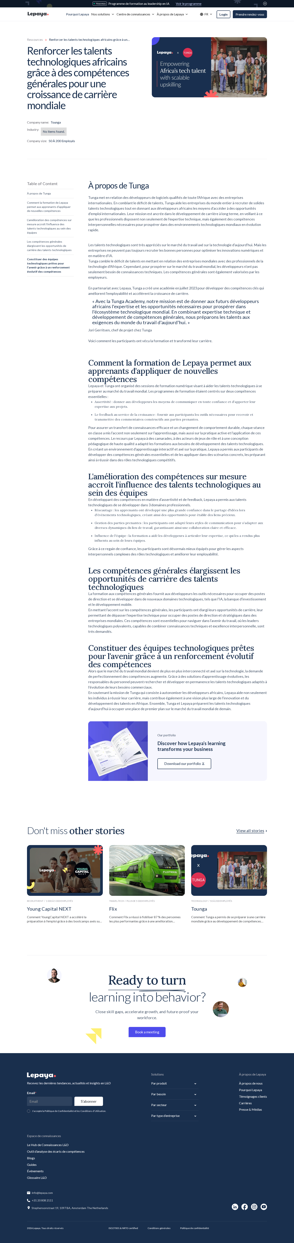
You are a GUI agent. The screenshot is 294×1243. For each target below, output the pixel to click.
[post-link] (65, 884)
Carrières (245, 1103)
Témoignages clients (253, 1096)
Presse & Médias (250, 1109)
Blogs (31, 1158)
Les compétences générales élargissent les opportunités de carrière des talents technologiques (49, 246)
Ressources (35, 39)
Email (31, 1093)
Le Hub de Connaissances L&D (48, 1145)
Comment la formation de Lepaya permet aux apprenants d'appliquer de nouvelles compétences (49, 207)
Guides (32, 1164)
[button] (102, 14)
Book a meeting (147, 1032)
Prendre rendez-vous (250, 14)
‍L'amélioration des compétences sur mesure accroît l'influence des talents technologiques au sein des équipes (49, 226)
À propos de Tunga (39, 193)
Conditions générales (159, 1228)
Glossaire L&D (37, 1177)
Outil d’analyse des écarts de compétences (56, 1151)
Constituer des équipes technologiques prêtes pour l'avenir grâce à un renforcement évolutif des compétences (48, 265)
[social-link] (235, 1207)
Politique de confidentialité (194, 1228)
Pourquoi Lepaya (250, 1090)
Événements (35, 1171)
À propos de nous (251, 1083)
